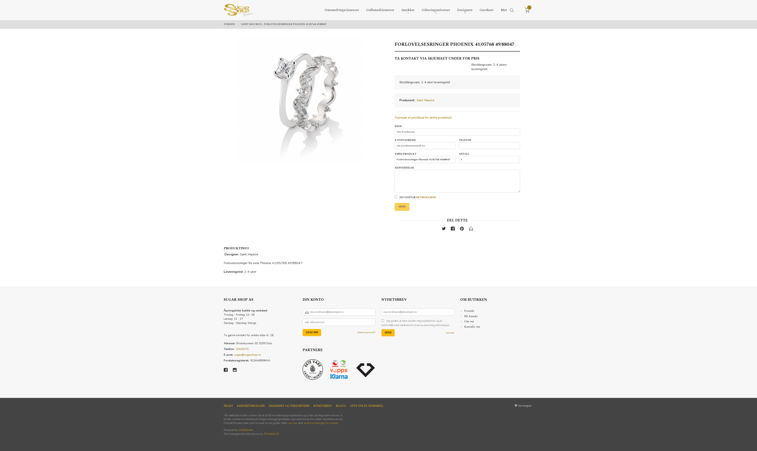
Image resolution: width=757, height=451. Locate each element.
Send (402, 207)
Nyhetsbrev (322, 406)
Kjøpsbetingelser (251, 406)
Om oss (469, 321)
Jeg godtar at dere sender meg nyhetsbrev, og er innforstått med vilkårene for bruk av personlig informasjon (415, 323)
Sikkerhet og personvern (289, 406)
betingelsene (426, 197)
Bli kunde (471, 316)
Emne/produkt (405, 154)
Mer (504, 10)
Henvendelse (404, 168)
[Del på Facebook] (452, 229)
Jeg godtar (417, 197)
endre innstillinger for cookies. (321, 423)
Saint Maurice (425, 100)
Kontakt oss (472, 326)
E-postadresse (405, 140)
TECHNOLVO (271, 434)
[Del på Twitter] (443, 229)
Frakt (228, 406)
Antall (464, 154)
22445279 (242, 349)
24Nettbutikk (246, 430)
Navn (398, 126)
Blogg (341, 406)
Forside (469, 311)
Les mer (450, 332)
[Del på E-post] (471, 229)
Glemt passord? (366, 332)
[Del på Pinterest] (461, 229)
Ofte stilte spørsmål (366, 406)
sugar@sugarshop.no (247, 355)
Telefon (465, 140)
